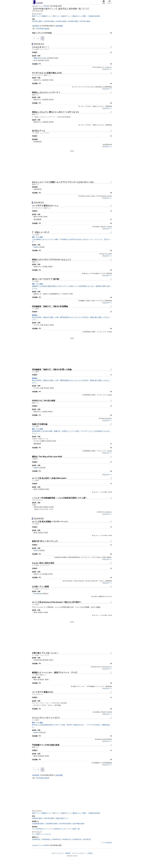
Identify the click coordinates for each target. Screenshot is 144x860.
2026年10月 (56, 839)
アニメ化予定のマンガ (57, 829)
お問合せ (90, 853)
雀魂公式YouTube (40, 58)
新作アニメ (36, 16)
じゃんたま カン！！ (40, 47)
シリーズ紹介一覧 (73, 829)
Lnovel (34, 6)
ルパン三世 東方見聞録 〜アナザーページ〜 (50, 522)
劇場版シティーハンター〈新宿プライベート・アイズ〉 (55, 672)
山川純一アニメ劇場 (40, 587)
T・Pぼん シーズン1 (40, 232)
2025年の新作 (61, 21)
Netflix (36, 247)
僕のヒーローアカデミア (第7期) (45, 279)
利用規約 (68, 853)
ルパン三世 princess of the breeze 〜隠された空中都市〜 (57, 602)
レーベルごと (46, 834)
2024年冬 (35, 26)
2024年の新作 (49, 21)
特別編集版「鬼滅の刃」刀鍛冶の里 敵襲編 (50, 306)
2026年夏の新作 (38, 824)
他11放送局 (37, 219)
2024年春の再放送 (42, 29)
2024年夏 (59, 26)
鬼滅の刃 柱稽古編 (39, 424)
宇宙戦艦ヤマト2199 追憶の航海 (45, 745)
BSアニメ (56, 16)
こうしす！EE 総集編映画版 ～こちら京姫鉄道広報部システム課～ (59, 498)
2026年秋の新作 (51, 824)
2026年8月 (36, 839)
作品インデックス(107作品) (42, 33)
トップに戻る (105, 843)
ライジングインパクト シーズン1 (45, 718)
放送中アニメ (66, 16)
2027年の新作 (85, 21)
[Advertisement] (72, 165)
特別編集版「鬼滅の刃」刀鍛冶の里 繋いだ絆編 (52, 369)
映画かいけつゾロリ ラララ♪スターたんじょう (51, 260)
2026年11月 (66, 839)
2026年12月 (77, 839)
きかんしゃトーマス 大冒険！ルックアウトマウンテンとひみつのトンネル (63, 182)
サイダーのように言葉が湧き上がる (47, 73)
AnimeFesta (38, 594)
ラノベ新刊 (36, 834)
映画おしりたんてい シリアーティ (46, 92)
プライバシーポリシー (79, 853)
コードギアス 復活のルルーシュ (45, 206)
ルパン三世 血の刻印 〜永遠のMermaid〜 (49, 478)
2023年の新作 (37, 21)
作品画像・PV (36, 64)
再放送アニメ (46, 16)
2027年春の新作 (78, 824)
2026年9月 (46, 839)
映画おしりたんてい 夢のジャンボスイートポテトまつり (55, 112)
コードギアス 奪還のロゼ (42, 692)
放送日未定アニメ (62, 818)
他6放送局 (37, 444)
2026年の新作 (73, 21)
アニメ (40, 6)
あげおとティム (38, 131)
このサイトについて (57, 853)
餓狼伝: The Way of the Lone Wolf (47, 457)
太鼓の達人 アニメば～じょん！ (45, 653)
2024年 (46, 6)
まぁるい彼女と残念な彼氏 (43, 563)
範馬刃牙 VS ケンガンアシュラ (45, 541)
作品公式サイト (107, 69)
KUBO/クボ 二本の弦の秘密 (43, 401)
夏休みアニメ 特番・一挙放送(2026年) (86, 16)
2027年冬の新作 (65, 824)
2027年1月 (87, 839)
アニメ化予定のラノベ (40, 829)
